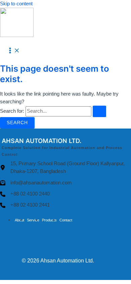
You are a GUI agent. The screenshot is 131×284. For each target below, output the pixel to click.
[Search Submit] (99, 111)
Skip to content (16, 3)
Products (49, 220)
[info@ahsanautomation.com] (36, 183)
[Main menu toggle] (13, 51)
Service (33, 220)
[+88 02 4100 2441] (25, 205)
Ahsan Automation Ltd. (67, 260)
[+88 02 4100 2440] (25, 194)
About (19, 220)
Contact (65, 220)
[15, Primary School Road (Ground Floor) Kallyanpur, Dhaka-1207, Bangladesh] (65, 168)
